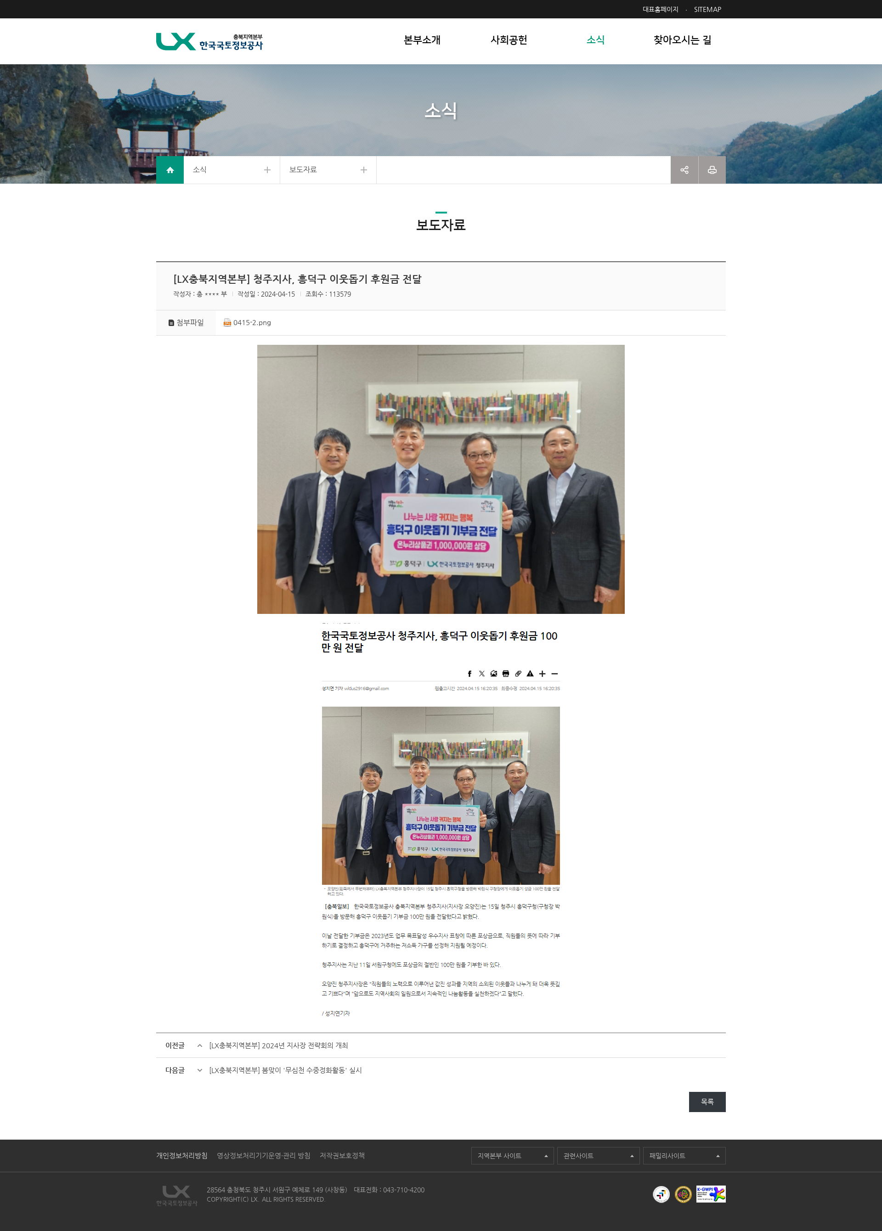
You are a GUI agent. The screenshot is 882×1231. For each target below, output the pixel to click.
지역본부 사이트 (499, 1155)
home (170, 170)
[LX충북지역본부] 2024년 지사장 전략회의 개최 (278, 1045)
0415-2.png (252, 322)
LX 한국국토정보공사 (209, 42)
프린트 (712, 170)
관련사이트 (579, 1155)
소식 (200, 169)
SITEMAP (707, 9)
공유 (684, 170)
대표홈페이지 (660, 9)
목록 (707, 1102)
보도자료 (303, 169)
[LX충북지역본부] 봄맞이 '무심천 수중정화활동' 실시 (285, 1070)
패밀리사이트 (667, 1155)
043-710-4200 (403, 1189)
